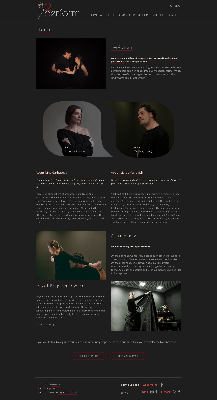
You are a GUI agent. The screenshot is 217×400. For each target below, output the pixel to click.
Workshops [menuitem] (141, 15)
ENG (177, 5)
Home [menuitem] (94, 15)
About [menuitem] (104, 15)
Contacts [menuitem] (174, 15)
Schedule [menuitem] (158, 15)
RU (170, 5)
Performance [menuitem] (121, 15)
